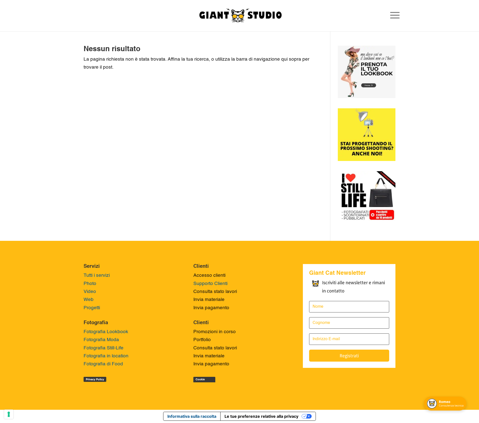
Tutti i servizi (97, 275)
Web (89, 299)
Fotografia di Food (103, 364)
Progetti (92, 307)
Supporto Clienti (210, 283)
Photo (90, 283)
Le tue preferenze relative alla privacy (261, 416)
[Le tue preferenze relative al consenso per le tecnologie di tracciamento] (8, 414)
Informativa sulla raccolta (191, 416)
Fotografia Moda (101, 339)
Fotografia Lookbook (106, 331)
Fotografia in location (106, 356)
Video (90, 291)
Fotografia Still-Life (103, 348)
